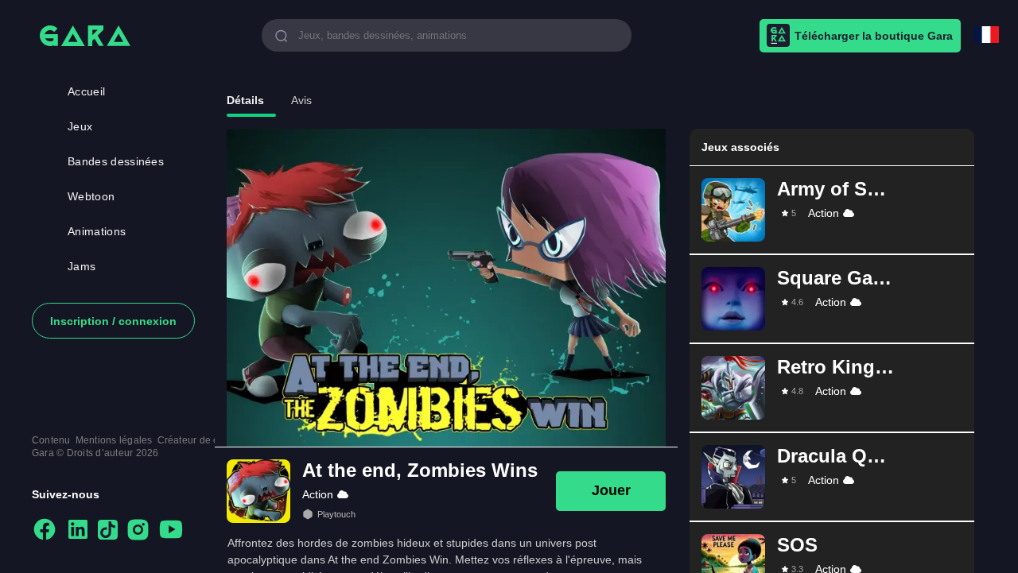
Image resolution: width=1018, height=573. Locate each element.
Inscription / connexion (113, 321)
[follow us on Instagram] (138, 530)
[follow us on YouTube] (171, 530)
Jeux (80, 126)
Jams (81, 266)
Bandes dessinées (116, 161)
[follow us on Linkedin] (78, 530)
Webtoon (91, 196)
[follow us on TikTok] (108, 531)
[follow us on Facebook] (44, 530)
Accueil (86, 91)
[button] (832, 209)
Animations (97, 231)
